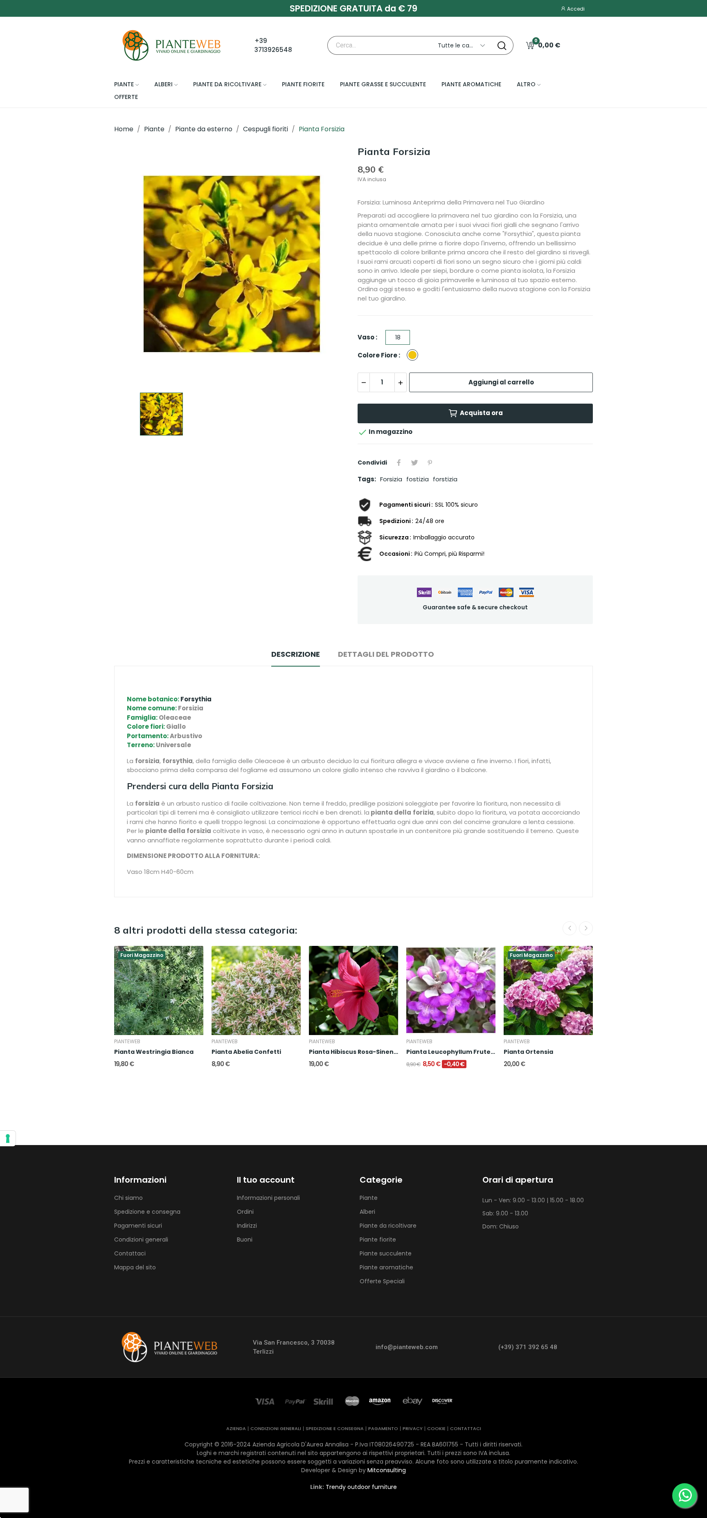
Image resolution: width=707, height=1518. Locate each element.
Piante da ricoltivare (388, 1226)
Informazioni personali (268, 1198)
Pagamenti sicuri (138, 1226)
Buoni (244, 1239)
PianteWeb (127, 1041)
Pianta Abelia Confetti (246, 1052)
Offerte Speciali (382, 1281)
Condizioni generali (141, 1239)
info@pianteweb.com (407, 1347)
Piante (369, 1198)
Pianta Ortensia (528, 1052)
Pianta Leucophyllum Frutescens (450, 1052)
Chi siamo (128, 1198)
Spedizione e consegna (147, 1212)
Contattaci (130, 1253)
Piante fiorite (378, 1239)
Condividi (399, 462)
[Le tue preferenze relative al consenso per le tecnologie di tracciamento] (8, 1138)
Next (586, 928)
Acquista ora (481, 413)
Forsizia (391, 479)
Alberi (367, 1212)
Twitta (414, 462)
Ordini (245, 1212)
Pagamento (383, 1428)
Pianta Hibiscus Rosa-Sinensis (353, 1052)
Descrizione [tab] (295, 654)
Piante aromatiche (386, 1267)
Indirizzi (247, 1226)
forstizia (445, 479)
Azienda (236, 1428)
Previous (569, 928)
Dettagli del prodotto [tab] (386, 654)
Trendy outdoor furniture (361, 1487)
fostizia (417, 479)
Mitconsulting (386, 1470)
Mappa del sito (135, 1267)
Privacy (413, 1428)
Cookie (436, 1428)
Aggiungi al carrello (501, 382)
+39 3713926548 (273, 45)
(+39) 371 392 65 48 (527, 1347)
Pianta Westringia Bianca (154, 1052)
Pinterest (430, 462)
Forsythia (196, 699)
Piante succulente (386, 1253)
